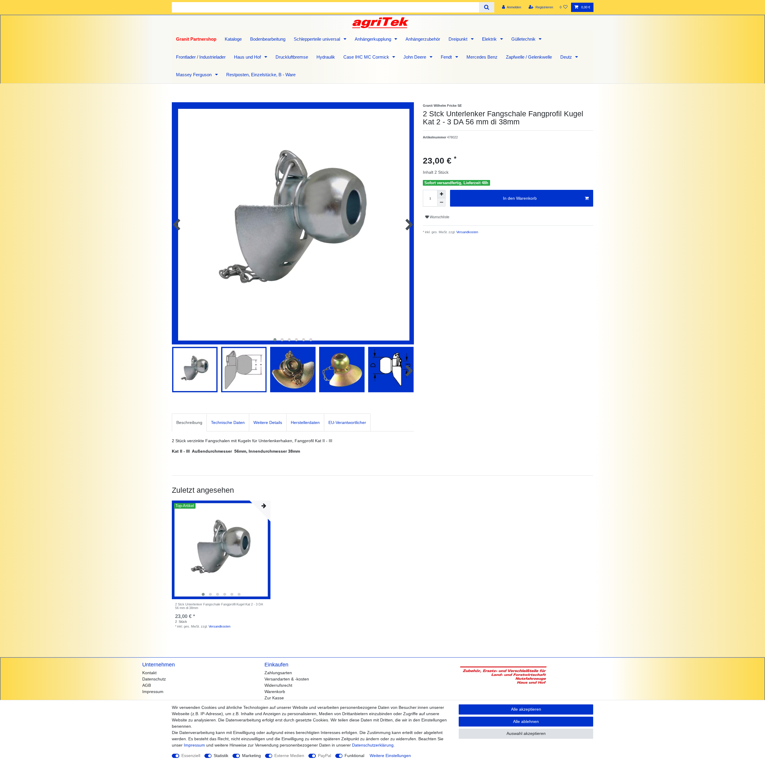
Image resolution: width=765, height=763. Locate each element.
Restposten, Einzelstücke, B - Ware (261, 74)
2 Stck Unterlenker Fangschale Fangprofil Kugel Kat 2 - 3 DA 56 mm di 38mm (219, 606)
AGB (146, 685)
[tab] (189, 422)
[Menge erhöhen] (441, 194)
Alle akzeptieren (526, 709)
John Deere (415, 56)
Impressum (152, 691)
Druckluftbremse (292, 56)
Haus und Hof (248, 56)
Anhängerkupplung (373, 39)
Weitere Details (267, 422)
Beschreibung (189, 422)
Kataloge (233, 39)
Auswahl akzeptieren (526, 733)
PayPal (324, 755)
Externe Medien (289, 755)
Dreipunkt (459, 39)
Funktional (354, 755)
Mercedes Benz (482, 56)
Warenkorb (274, 691)
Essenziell (190, 755)
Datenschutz (154, 679)
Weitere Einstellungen (390, 755)
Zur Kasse (274, 697)
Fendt (447, 56)
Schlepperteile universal (317, 39)
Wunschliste (439, 217)
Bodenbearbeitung (267, 39)
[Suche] (486, 7)
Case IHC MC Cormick (366, 56)
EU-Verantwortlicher (347, 422)
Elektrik (490, 39)
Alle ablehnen (526, 721)
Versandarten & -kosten (286, 679)
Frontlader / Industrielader (201, 56)
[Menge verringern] (441, 202)
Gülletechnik (524, 39)
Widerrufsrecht (278, 685)
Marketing (251, 755)
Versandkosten (466, 232)
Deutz (566, 56)
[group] (221, 549)
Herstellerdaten (305, 422)
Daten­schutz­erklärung (373, 745)
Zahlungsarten (278, 672)
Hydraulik (325, 56)
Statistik (221, 755)
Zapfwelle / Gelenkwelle (529, 56)
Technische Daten (228, 422)
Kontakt (149, 672)
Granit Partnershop (196, 39)
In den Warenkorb (520, 198)
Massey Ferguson (194, 74)
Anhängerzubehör (423, 39)
